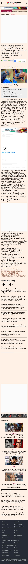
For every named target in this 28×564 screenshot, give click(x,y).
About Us (16, 522)
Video (15, 545)
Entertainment (18, 535)
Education (4, 538)
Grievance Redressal (7, 528)
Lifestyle (4, 543)
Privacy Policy (18, 524)
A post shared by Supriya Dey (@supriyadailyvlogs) (14, 167)
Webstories (17, 555)
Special (16, 553)
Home (2, 14)
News (7, 14)
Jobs (3, 533)
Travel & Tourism (6, 550)
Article (16, 550)
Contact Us (5, 524)
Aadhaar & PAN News (8, 540)
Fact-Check (5, 548)
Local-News (17, 543)
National (13, 14)
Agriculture (5, 553)
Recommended (5, 491)
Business (16, 530)
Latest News (5, 555)
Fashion (16, 548)
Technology (17, 538)
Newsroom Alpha (7, 67)
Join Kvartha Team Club (19, 527)
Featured (4, 420)
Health (16, 533)
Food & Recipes (6, 535)
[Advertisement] (14, 29)
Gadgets (16, 540)
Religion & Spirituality (8, 545)
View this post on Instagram (8, 152)
